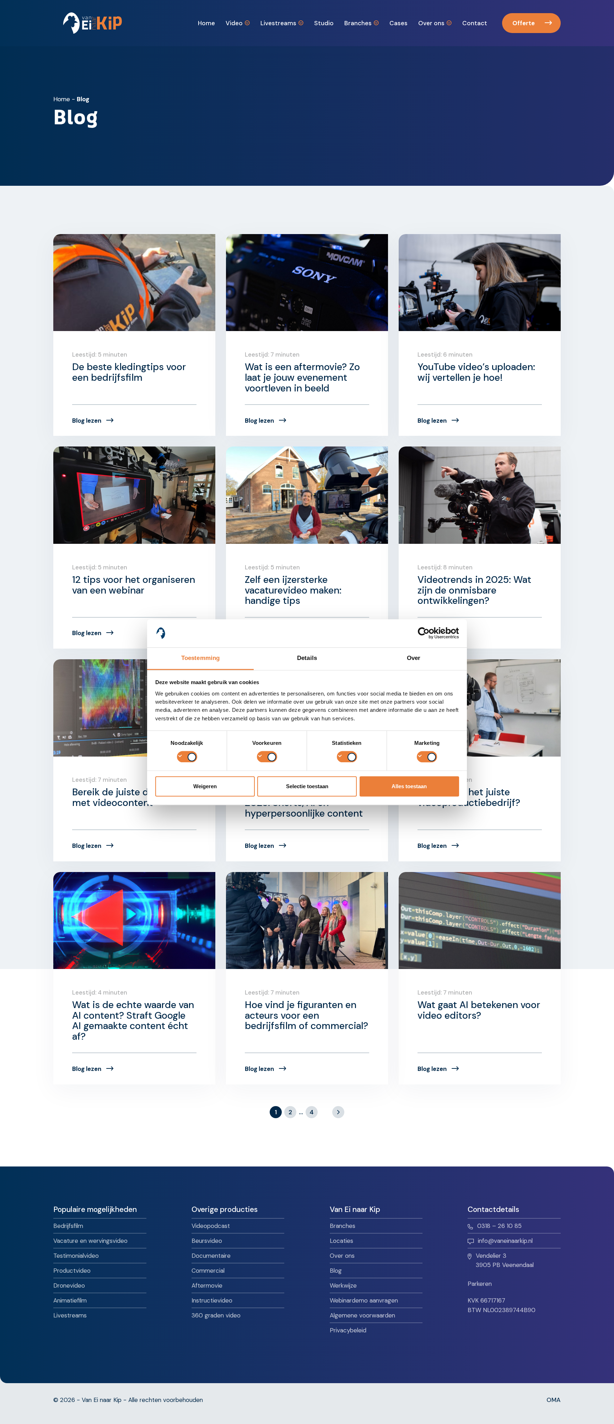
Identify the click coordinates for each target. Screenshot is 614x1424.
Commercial (208, 1270)
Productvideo (72, 1270)
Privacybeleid (348, 1330)
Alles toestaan (409, 786)
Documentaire (211, 1256)
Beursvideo (207, 1241)
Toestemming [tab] (200, 658)
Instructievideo (212, 1300)
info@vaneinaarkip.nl (505, 1241)
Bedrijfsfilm (68, 1226)
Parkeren (480, 1284)
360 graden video (216, 1315)
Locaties (341, 1241)
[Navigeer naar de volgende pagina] (338, 1112)
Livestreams (70, 1315)
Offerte (523, 23)
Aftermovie (207, 1285)
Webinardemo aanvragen (364, 1300)
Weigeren (205, 786)
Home (61, 99)
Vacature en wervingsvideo (90, 1241)
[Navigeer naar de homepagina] (92, 23)
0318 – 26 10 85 (499, 1226)
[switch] (267, 757)
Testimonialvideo (76, 1256)
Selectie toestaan (307, 786)
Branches (342, 1226)
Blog (336, 1270)
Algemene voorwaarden (362, 1315)
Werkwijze (343, 1285)
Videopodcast (211, 1226)
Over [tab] (413, 658)
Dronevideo (69, 1285)
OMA (553, 1400)
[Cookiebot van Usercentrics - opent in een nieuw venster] (428, 633)
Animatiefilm (70, 1300)
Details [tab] (307, 658)
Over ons (342, 1256)
